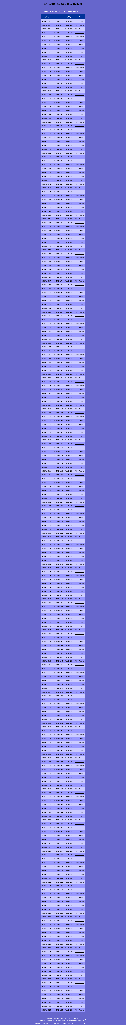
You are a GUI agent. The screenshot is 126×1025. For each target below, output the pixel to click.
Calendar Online (51, 1018)
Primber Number (72, 1020)
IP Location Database (46, 1020)
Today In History (73, 1018)
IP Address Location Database (63, 3)
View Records (79, 21)
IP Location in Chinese (59, 1020)
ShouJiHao (81, 1020)
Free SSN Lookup (62, 1018)
